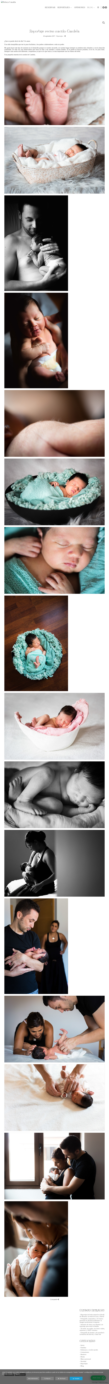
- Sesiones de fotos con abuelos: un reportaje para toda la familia (91, 1325)
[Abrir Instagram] (106, 7)
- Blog (82, 1366)
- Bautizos (83, 1354)
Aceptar (76, 1378)
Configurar (47, 1378)
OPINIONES (79, 7)
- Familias (83, 1347)
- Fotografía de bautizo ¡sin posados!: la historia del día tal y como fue (92, 1333)
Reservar (50, 7)
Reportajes (59, 36)
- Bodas (82, 1357)
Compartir (54, 1299)
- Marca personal (85, 1359)
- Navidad (83, 1361)
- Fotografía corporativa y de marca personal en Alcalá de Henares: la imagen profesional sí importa (91, 1320)
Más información (33, 1378)
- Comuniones (84, 1352)
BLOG (90, 7)
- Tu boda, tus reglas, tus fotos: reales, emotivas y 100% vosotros (92, 1329)
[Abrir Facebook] (103, 7)
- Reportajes (84, 1363)
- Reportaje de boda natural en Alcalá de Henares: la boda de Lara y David (92, 1315)
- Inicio (82, 1345)
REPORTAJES (63, 7)
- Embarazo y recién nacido (89, 1350)
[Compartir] (65, 36)
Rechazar (62, 1378)
